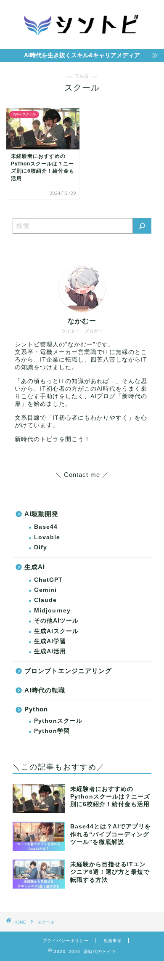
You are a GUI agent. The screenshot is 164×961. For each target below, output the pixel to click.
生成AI (34, 566)
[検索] (142, 226)
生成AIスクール (56, 631)
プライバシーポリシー (65, 940)
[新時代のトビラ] (82, 41)
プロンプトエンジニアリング (68, 670)
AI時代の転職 (44, 690)
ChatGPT (48, 580)
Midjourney (52, 610)
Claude (45, 600)
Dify (40, 547)
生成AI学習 (50, 641)
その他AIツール (56, 621)
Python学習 (52, 731)
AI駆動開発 (41, 513)
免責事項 (112, 940)
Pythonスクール (58, 721)
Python (36, 709)
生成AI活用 (50, 651)
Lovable (47, 537)
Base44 (46, 527)
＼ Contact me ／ (82, 474)
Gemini (45, 590)
